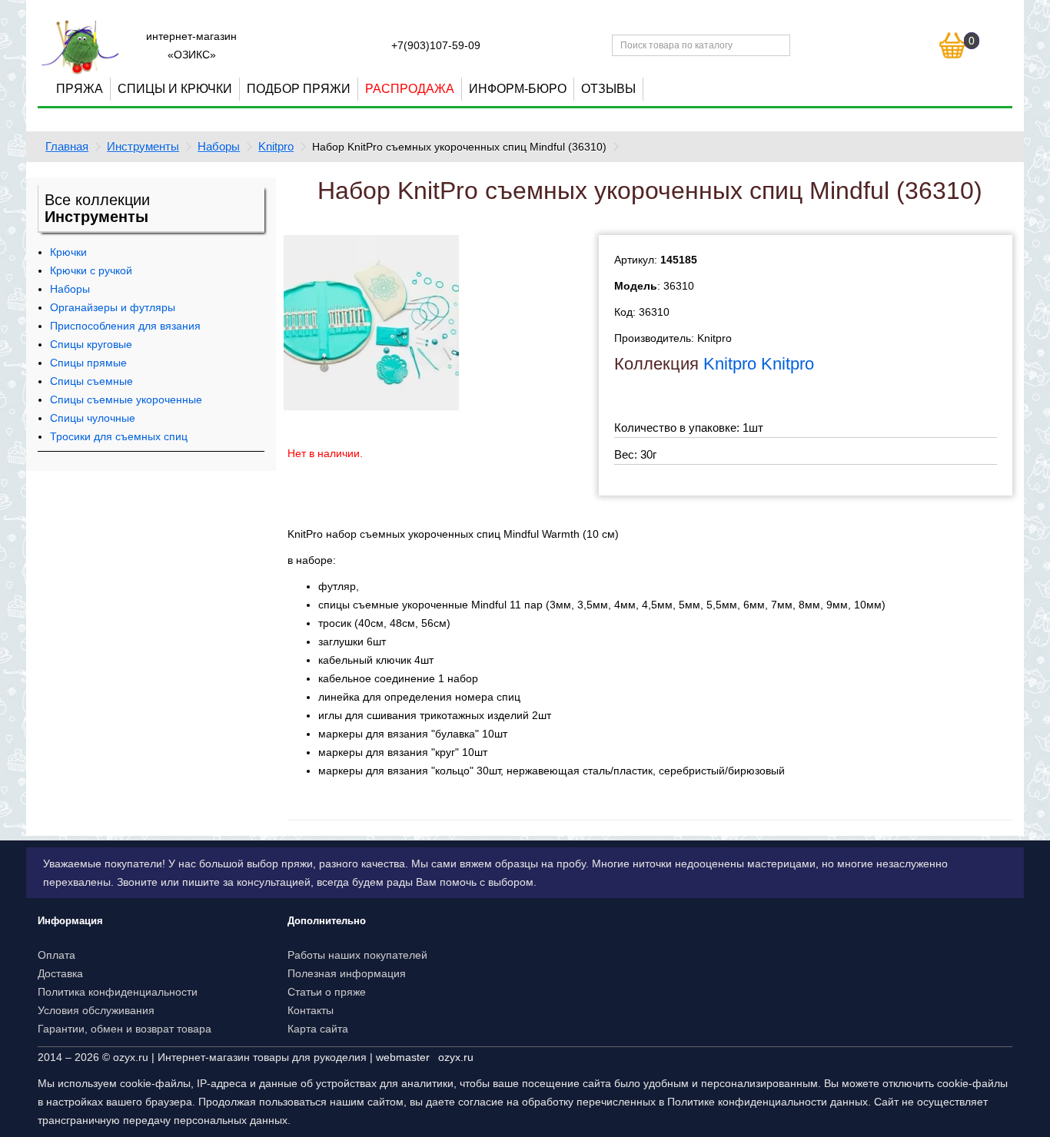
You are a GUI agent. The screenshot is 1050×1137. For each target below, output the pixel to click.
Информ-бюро (518, 88)
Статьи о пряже (326, 992)
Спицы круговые (91, 344)
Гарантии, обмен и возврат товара (124, 1029)
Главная (66, 146)
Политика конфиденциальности (118, 992)
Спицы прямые (88, 362)
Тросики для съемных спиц (119, 436)
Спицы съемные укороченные (126, 399)
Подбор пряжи (299, 88)
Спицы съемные (91, 381)
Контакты (310, 1010)
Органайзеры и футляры (112, 307)
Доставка (60, 973)
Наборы (219, 146)
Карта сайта (317, 1029)
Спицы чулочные (92, 418)
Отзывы (608, 88)
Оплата (56, 955)
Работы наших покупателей (357, 955)
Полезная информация (346, 973)
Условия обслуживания (96, 1010)
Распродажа (409, 88)
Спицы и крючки (175, 88)
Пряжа (79, 88)
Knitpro (276, 146)
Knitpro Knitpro (758, 363)
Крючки (68, 252)
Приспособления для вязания (125, 326)
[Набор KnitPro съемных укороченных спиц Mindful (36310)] (371, 321)
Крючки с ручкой (91, 270)
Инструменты (143, 146)
